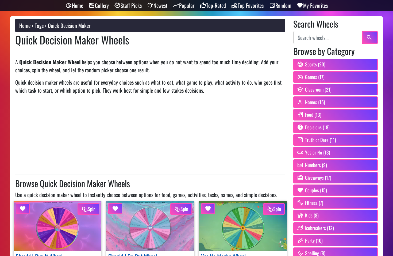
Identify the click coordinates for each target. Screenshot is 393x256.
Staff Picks (131, 5)
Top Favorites (251, 5)
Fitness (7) (314, 202)
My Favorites (315, 5)
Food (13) (313, 114)
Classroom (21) (318, 89)
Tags (39, 25)
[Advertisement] (150, 136)
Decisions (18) (317, 127)
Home (77, 5)
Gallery (102, 5)
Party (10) (314, 240)
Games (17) (315, 76)
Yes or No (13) (317, 152)
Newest (160, 5)
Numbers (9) (316, 164)
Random (283, 5)
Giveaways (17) (318, 177)
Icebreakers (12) (319, 227)
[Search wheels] (370, 37)
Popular (186, 5)
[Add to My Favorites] (23, 208)
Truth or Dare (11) (320, 139)
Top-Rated (216, 5)
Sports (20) (315, 64)
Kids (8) (312, 215)
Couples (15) (316, 190)
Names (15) (315, 102)
